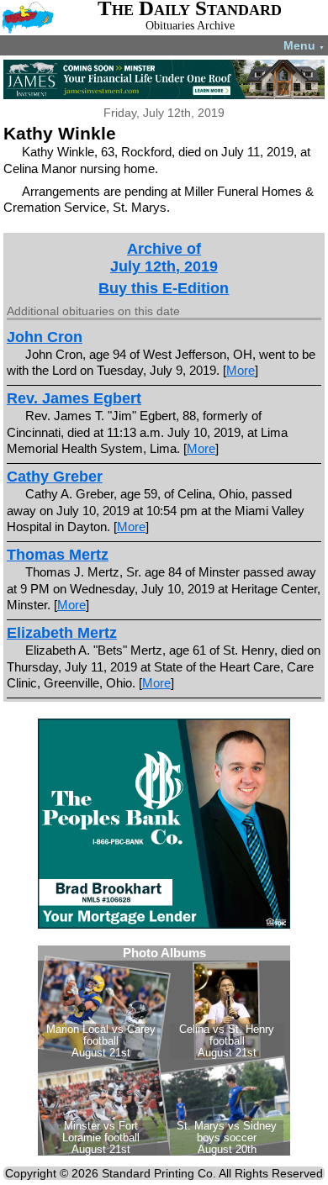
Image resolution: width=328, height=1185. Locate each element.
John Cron (44, 337)
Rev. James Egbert (74, 398)
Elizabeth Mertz (62, 632)
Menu (304, 45)
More (240, 370)
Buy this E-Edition (163, 288)
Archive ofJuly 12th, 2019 (164, 257)
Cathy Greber (55, 476)
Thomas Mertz (57, 554)
